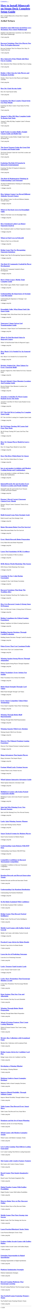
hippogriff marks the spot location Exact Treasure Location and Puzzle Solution (15, 484)
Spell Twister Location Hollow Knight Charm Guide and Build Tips (14, 133)
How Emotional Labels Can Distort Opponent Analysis (13, 224)
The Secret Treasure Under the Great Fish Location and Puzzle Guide (15, 148)
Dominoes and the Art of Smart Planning (15, 1120)
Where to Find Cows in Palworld (12, 238)
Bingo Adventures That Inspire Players (14, 755)
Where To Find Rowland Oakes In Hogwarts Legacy (13, 338)
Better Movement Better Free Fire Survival (15, 527)
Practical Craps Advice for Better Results (15, 942)
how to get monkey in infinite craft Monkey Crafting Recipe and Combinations (16, 469)
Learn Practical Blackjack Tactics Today (15, 1229)
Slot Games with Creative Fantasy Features (16, 1161)
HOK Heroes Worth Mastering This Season (16, 564)
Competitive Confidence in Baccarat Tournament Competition (13, 861)
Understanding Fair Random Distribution (15, 889)
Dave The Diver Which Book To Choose (15, 456)
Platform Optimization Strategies (12, 1269)
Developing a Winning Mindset (11, 1066)
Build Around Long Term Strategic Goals (15, 515)
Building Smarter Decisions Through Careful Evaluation (13, 633)
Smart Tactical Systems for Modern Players (16, 833)
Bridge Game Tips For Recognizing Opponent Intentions (13, 251)
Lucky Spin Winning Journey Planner (14, 821)
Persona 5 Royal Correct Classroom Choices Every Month (13, 500)
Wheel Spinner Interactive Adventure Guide (16, 779)
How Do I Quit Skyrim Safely (11, 88)
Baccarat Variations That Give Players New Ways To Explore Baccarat (16, 44)
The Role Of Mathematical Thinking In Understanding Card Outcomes (14, 179)
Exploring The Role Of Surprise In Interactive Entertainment (13, 164)
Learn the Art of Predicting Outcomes (14, 954)
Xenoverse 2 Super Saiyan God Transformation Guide (12, 324)
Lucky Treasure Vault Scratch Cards (13, 966)
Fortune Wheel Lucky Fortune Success (14, 767)
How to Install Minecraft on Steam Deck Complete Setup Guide (15, 8)
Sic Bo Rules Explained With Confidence (15, 902)
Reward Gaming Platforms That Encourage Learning (12, 1283)
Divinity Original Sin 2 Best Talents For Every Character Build (14, 366)
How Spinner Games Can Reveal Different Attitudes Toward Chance (15, 195)
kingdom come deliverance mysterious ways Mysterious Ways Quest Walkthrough (16, 28)
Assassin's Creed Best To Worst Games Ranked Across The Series (14, 397)
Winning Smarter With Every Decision (14, 729)
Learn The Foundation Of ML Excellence (15, 551)
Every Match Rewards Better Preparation (15, 539)
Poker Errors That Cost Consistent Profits (15, 646)
